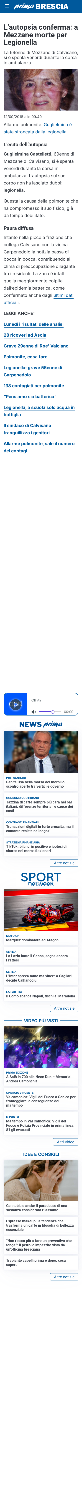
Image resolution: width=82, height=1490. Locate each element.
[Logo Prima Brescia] (41, 6)
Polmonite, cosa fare (25, 356)
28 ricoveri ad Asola (25, 335)
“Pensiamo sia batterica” (30, 396)
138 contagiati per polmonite (34, 385)
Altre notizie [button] (64, 863)
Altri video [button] (65, 1142)
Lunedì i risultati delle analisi (34, 324)
